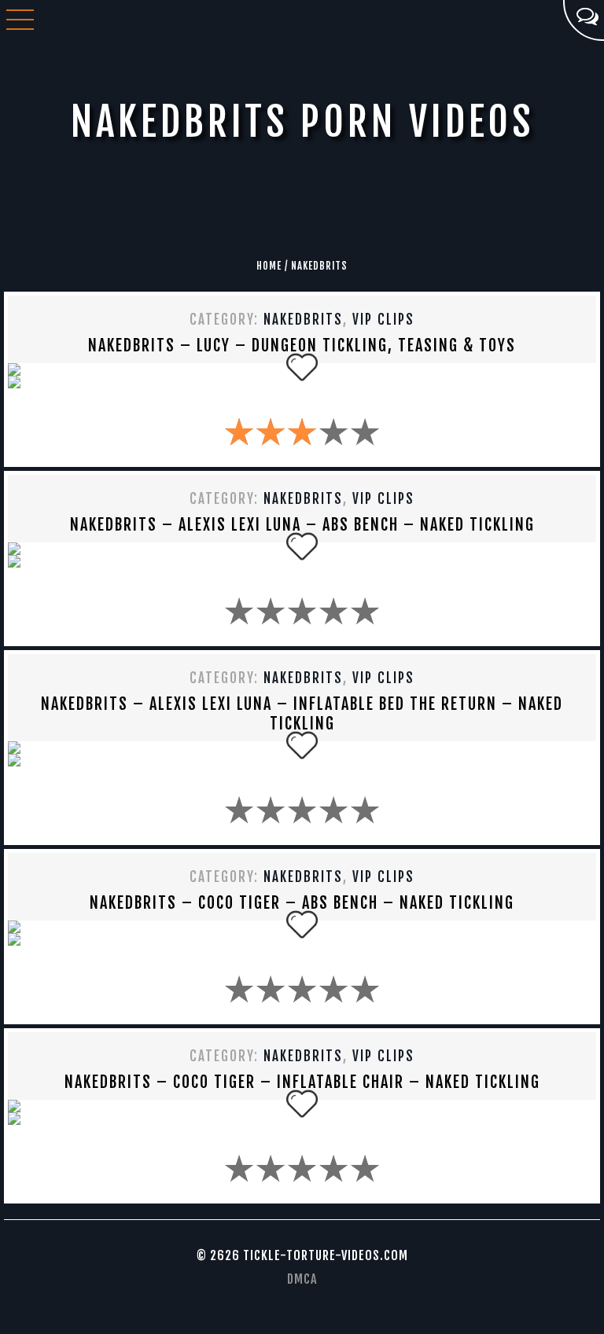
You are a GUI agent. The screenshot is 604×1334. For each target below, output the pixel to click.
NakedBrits (303, 319)
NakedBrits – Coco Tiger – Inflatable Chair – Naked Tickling (302, 1082)
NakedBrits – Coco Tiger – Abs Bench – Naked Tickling (302, 903)
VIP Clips (383, 319)
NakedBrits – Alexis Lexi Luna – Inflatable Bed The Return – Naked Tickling (302, 713)
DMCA (302, 1279)
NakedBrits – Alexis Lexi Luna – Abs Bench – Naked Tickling (302, 525)
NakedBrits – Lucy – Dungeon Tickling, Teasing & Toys (302, 345)
